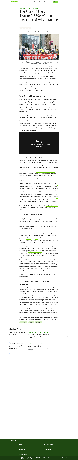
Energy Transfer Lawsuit (33, 8)
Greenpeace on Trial (48, 451)
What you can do (42, 1)
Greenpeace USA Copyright (15, 457)
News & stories (22, 449)
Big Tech (48, 332)
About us (31, 1)
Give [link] (55, 1)
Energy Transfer (43, 332)
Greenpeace (13, 440)
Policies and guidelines (23, 454)
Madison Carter (30, 349)
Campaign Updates (23, 8)
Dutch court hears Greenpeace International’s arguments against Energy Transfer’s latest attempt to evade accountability (47, 345)
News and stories (49, 1)
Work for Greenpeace (48, 444)
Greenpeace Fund (47, 449)
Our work (36, 1)
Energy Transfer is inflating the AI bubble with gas (39, 334)
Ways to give (46, 446)
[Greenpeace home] (13, 2)
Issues (20, 446)
